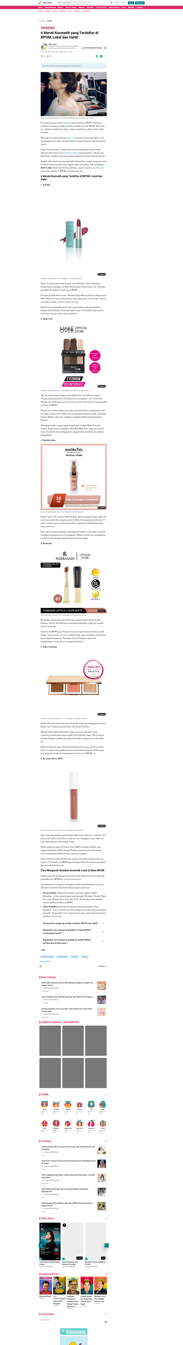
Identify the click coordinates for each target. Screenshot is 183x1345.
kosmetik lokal (96, 167)
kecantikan (70, 152)
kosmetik (66, 122)
